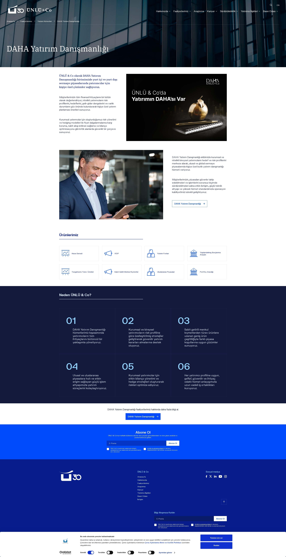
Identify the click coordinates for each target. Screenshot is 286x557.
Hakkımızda (142, 480)
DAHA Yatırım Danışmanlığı (187, 203)
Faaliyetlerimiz (26, 21)
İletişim (140, 499)
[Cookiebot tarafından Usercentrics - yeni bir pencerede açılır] (65, 552)
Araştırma (199, 11)
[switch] (110, 552)
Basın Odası (142, 496)
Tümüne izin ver (216, 538)
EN (278, 5)
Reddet (216, 545)
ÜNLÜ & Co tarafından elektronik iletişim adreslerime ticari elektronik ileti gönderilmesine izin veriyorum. (125, 450)
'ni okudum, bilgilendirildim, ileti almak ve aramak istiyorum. (162, 449)
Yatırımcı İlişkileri (144, 493)
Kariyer (140, 490)
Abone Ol (173, 443)
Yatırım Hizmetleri (44, 21)
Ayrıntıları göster (165, 553)
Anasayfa (11, 21)
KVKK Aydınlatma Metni (155, 448)
